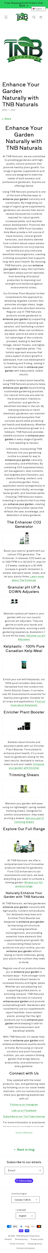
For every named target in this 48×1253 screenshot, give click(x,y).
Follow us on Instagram (24, 1104)
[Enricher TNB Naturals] (24, 736)
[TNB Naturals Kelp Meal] (24, 673)
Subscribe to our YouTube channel (24, 1116)
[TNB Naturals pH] (14, 607)
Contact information (25, 1248)
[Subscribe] (39, 1170)
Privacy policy (37, 1239)
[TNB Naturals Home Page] (24, 854)
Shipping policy (35, 1243)
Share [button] (8, 118)
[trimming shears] (24, 797)
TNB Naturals (22, 1236)
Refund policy (21, 1239)
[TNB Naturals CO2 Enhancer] (24, 544)
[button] (6, 17)
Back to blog (26, 1149)
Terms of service (17, 1243)
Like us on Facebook (24, 1110)
